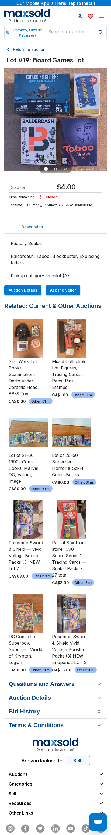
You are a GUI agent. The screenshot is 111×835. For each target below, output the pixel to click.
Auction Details (23, 290)
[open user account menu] (79, 16)
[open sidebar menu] (101, 16)
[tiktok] (85, 828)
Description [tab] (32, 227)
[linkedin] (55, 828)
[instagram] (10, 828)
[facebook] (25, 828)
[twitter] (40, 828)
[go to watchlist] (90, 16)
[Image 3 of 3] (65, 169)
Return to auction (29, 49)
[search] (101, 32)
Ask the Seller (63, 290)
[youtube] (70, 828)
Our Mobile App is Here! (55, 3)
